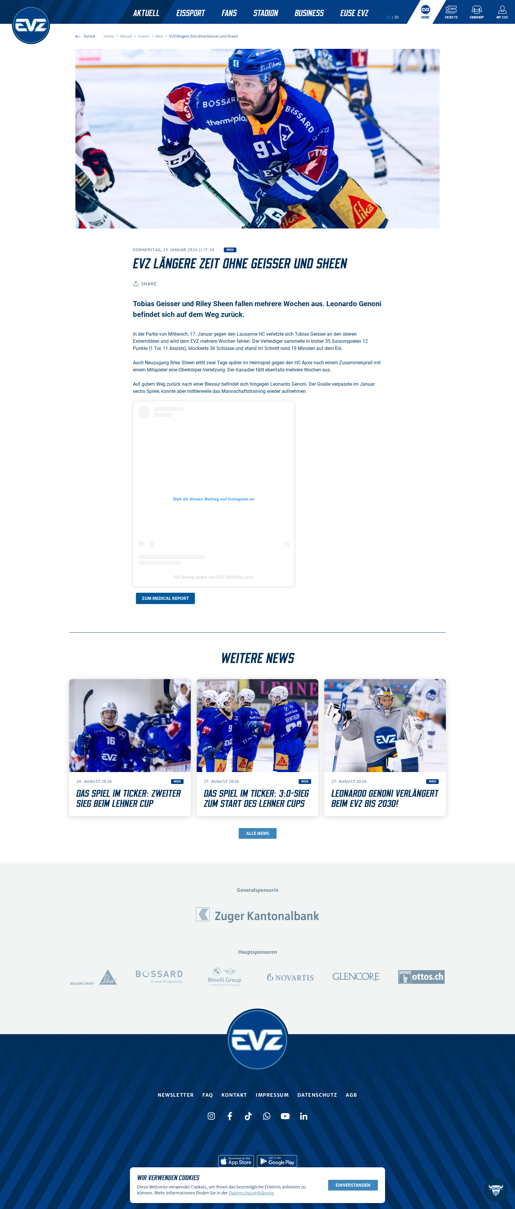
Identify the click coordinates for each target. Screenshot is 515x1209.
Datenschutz (317, 1095)
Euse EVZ (354, 13)
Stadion (265, 13)
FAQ (207, 1095)
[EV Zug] (31, 25)
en (397, 17)
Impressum (272, 1095)
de (388, 17)
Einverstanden (353, 1185)
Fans (229, 13)
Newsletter (176, 1095)
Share (149, 284)
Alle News (257, 833)
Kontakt (234, 1095)
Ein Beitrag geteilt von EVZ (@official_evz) (214, 577)
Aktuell (146, 13)
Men (230, 250)
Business (309, 13)
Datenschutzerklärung (251, 1193)
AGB (351, 1095)
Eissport (190, 13)
